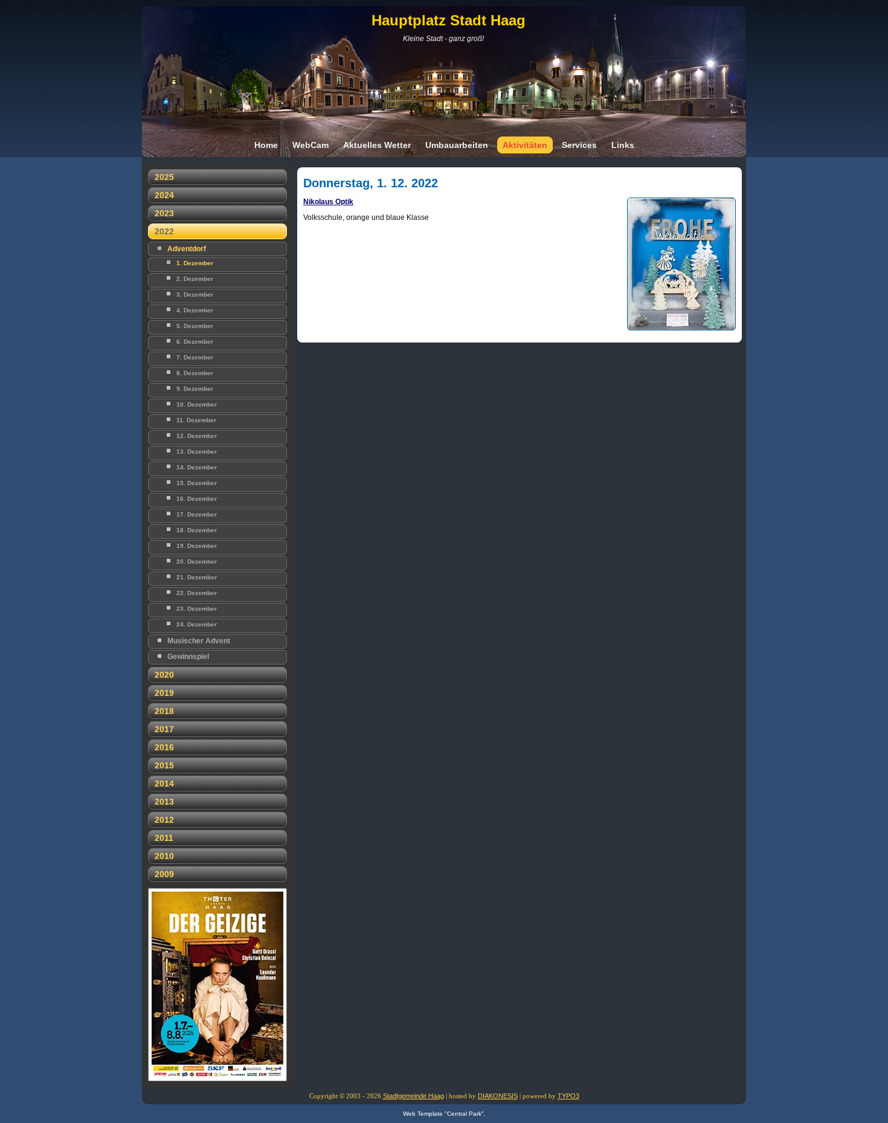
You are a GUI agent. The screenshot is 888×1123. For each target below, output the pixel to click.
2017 (164, 729)
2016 (164, 747)
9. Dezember (194, 388)
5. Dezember (194, 326)
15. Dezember (196, 483)
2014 (164, 783)
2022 (164, 231)
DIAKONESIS (498, 1095)
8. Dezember (194, 373)
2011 (164, 838)
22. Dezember (196, 593)
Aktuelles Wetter (377, 145)
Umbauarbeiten (456, 145)
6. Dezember (194, 341)
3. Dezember (194, 294)
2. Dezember (194, 278)
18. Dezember (196, 530)
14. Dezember (196, 467)
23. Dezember (196, 608)
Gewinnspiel (188, 656)
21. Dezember (196, 577)
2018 (164, 711)
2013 (164, 801)
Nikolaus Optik (328, 202)
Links (622, 145)
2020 (164, 675)
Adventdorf (186, 249)
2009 (164, 874)
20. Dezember (196, 561)
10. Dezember (196, 404)
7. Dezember (194, 357)
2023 (164, 213)
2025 (164, 177)
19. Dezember (196, 545)
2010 (164, 856)
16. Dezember (196, 498)
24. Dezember (196, 624)
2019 (164, 693)
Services (579, 145)
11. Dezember (196, 420)
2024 (164, 195)
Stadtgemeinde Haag (413, 1095)
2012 (164, 820)
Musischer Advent (198, 641)
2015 (164, 765)
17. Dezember (196, 514)
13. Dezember (196, 451)
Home (266, 145)
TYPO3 (568, 1095)
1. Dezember (194, 263)
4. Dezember (194, 310)
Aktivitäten (525, 145)
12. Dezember (196, 436)
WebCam (310, 145)
